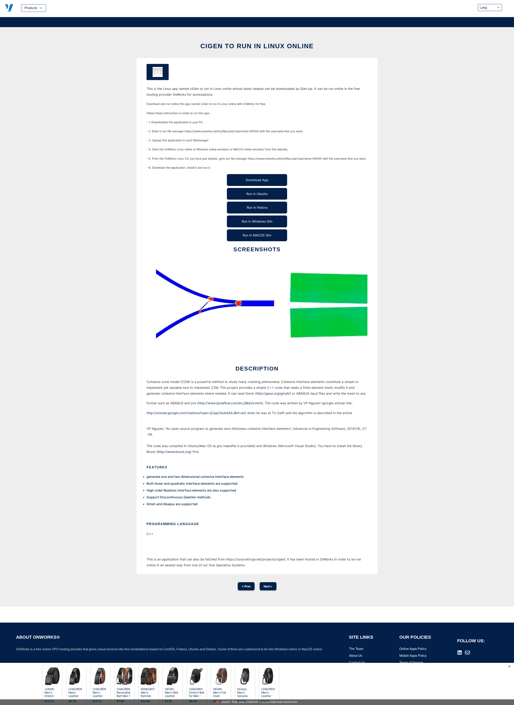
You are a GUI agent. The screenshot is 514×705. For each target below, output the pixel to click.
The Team (356, 649)
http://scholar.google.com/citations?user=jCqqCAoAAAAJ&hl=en (196, 413)
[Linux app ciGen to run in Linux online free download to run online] (158, 72)
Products (30, 8)
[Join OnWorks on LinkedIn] (459, 652)
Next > (268, 586)
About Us (355, 655)
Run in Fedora (257, 207)
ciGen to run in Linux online (257, 46)
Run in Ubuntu (257, 194)
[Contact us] (467, 652)
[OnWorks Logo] (9, 8)
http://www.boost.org (174, 452)
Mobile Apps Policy (413, 655)
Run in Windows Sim (257, 221)
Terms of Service (411, 662)
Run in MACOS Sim (257, 235)
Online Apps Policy (412, 649)
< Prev (246, 586)
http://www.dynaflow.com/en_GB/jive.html (230, 403)
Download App (257, 180)
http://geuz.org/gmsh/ (273, 393)
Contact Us (357, 662)
